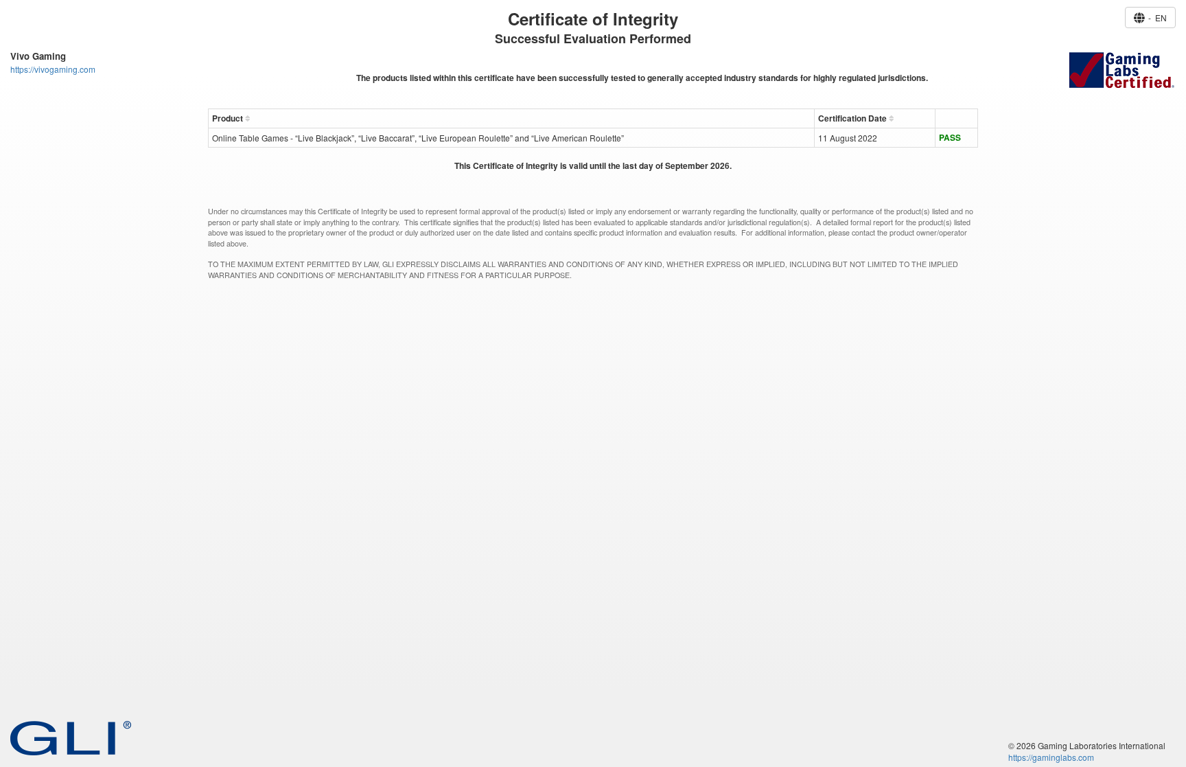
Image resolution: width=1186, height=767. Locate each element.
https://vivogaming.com (52, 69)
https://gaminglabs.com (1051, 757)
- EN (1155, 17)
